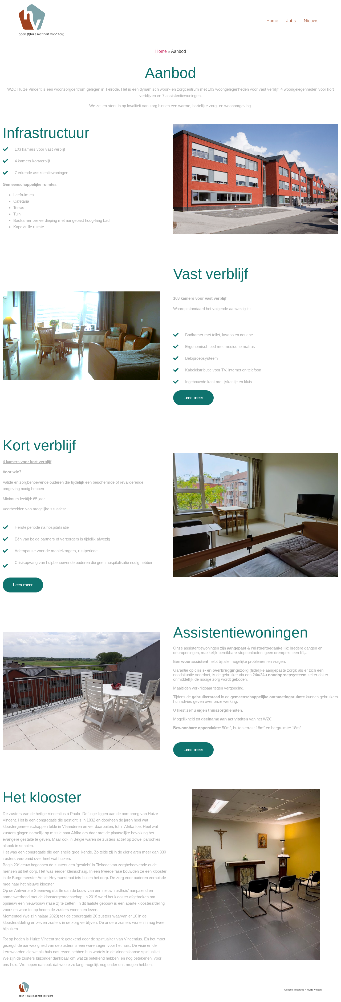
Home (272, 20)
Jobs (291, 20)
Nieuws (311, 20)
